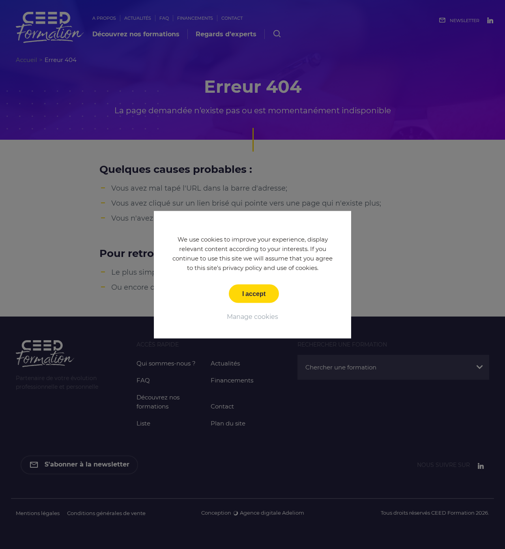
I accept (254, 293)
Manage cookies (252, 316)
